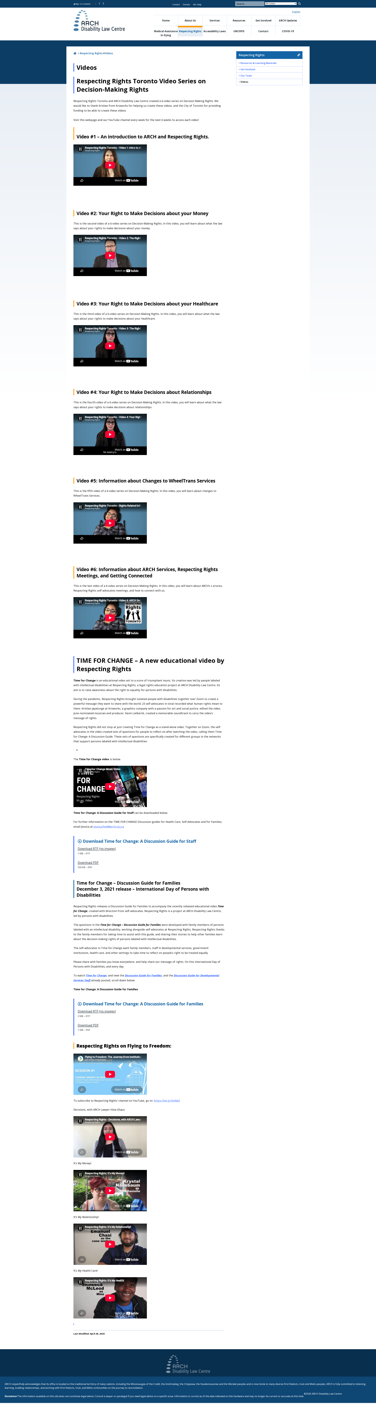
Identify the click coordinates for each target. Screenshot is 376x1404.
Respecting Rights (190, 31)
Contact (176, 4)
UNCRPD (239, 31)
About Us (190, 20)
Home (166, 20)
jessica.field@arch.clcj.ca (109, 826)
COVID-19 (288, 31)
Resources (239, 20)
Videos (108, 53)
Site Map (197, 4)
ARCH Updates (288, 20)
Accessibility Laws (214, 31)
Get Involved (263, 20)
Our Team (246, 75)
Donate (186, 4)
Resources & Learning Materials (258, 63)
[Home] (74, 53)
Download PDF (88, 863)
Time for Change (96, 975)
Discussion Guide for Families (143, 975)
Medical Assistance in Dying (166, 33)
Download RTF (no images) (97, 849)
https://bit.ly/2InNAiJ (167, 1100)
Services (215, 20)
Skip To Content (82, 3)
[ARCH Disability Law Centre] (107, 21)
